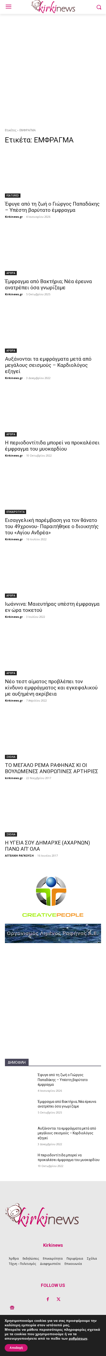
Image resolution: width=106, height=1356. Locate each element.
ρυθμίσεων (78, 1338)
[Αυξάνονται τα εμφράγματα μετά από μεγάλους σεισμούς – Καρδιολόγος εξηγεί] (53, 328)
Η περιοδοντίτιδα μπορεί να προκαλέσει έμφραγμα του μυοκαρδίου (52, 446)
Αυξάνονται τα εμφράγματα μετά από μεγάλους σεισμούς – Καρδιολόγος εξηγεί (48, 365)
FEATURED (12, 195)
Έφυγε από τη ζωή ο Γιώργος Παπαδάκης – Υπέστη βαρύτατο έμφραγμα (52, 207)
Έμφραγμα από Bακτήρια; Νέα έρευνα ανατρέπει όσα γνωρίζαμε (48, 284)
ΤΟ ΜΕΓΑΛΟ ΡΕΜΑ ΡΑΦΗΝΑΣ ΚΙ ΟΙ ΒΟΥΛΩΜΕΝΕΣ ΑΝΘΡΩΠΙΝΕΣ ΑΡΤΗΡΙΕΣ (51, 768)
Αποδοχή (16, 1348)
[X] (58, 1299)
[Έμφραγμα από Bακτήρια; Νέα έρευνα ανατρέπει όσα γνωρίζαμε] (53, 251)
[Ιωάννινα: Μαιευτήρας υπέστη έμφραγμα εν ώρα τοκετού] (53, 573)
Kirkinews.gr (14, 216)
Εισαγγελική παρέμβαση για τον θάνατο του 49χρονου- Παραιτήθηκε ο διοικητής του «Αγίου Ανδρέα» (52, 526)
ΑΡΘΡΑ (10, 273)
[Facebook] (47, 1299)
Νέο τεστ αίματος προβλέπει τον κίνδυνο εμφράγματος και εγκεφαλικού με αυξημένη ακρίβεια (51, 687)
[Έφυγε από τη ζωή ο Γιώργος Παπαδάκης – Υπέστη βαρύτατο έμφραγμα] (53, 173)
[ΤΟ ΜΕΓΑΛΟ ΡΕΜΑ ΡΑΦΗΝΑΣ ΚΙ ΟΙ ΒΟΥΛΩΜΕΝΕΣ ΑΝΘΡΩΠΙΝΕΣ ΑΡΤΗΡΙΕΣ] (53, 735)
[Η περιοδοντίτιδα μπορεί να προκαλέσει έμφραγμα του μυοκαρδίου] (53, 412)
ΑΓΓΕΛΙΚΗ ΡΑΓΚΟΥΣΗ (19, 855)
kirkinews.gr (14, 778)
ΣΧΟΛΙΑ (11, 757)
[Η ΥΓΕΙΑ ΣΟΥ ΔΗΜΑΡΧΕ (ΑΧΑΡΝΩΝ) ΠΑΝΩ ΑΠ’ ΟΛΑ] (53, 812)
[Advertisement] (53, 69)
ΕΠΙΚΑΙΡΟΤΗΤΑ (15, 512)
